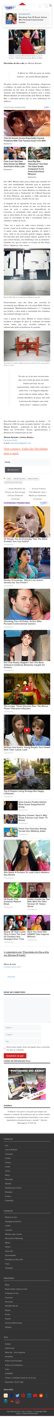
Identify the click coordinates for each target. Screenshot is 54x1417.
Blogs (7, 1285)
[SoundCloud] (12, 1403)
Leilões (7, 1226)
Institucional (9, 1348)
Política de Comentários (14, 1365)
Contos (7, 1167)
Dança (7, 1175)
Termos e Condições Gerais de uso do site (20, 1378)
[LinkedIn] (29, 1397)
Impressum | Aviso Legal (14, 1382)
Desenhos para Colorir (13, 1188)
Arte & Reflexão (11, 1150)
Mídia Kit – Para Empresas (15, 1352)
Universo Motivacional (13, 1323)
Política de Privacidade (13, 1361)
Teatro (7, 1264)
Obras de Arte (33, 478)
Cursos (7, 1171)
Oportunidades (10, 1255)
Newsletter (9, 1357)
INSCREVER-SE (11, 1306)
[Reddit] (41, 1397)
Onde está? (9, 1251)
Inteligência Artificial (13, 1221)
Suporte (8, 1319)
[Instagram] (17, 1403)
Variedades (9, 1268)
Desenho (8, 1184)
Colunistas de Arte (12, 1293)
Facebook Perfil (10, 440)
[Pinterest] (23, 1397)
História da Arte (11, 1217)
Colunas (8, 1162)
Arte (6, 1145)
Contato (8, 1344)
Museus (8, 1310)
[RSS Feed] (6, 1397)
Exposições (9, 1200)
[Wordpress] (6, 1403)
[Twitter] (17, 1397)
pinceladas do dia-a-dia (13, 482)
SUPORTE (9, 1374)
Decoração (9, 1179)
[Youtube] (35, 1397)
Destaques (8, 1192)
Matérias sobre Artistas (13, 1234)
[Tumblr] (47, 1397)
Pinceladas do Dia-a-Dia (14, 1259)
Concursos (9, 1298)
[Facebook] (12, 1397)
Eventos (8, 1196)
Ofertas (7, 1247)
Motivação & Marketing (14, 1238)
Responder (11, 977)
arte (9, 478)
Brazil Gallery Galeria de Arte (16, 1289)
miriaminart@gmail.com (20, 443)
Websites (8, 1327)
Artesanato (9, 1154)
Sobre (7, 1369)
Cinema (8, 1158)
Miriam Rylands (19, 478)
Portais (7, 1314)
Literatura (8, 1230)
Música (7, 1243)
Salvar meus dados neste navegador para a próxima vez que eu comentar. (28, 1048)
